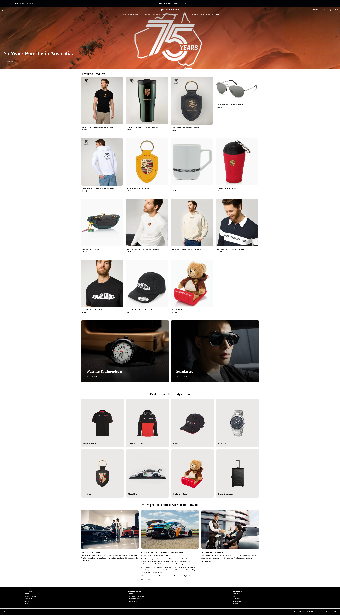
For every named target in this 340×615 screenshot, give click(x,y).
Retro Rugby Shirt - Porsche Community (230, 249)
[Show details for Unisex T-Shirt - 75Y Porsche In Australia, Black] (102, 101)
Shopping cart (237, 601)
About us (26, 601)
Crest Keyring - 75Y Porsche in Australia (185, 127)
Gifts (217, 14)
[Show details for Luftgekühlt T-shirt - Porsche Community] (102, 283)
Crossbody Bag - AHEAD (90, 249)
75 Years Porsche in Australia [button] (129, 14)
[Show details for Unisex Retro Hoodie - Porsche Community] (192, 223)
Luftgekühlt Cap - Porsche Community (140, 310)
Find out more (206, 561)
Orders (235, 596)
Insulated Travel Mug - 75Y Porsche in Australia (142, 127)
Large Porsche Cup (178, 188)
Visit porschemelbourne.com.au (24, 3)
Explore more (85, 564)
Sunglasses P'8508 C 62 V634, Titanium (230, 104)
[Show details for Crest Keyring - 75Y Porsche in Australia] (192, 101)
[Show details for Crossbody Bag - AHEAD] (102, 223)
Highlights (156, 14)
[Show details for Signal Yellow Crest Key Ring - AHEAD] (147, 162)
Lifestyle (184, 14)
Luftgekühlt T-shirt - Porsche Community (95, 310)
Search (130, 593)
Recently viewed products (136, 596)
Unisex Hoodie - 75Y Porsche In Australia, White (98, 188)
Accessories (194, 14)
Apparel (165, 14)
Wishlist (235, 603)
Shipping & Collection (30, 596)
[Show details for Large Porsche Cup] (192, 162)
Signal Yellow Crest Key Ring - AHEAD (140, 188)
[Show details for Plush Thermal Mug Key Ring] (237, 162)
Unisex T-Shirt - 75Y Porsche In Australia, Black (97, 127)
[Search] (3, 10)
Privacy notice (28, 598)
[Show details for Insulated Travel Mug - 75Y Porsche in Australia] (147, 101)
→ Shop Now (92, 376)
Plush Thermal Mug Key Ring (226, 188)
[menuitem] (156, 14)
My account (236, 593)
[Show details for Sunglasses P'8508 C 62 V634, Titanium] (237, 89)
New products (132, 601)
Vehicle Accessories (207, 14)
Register (315, 9)
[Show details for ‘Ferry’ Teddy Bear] (192, 283)
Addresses (236, 598)
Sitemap (26, 593)
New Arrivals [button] (146, 14)
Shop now (10, 61)
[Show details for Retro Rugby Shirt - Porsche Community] (237, 223)
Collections (175, 14)
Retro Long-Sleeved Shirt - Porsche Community (143, 249)
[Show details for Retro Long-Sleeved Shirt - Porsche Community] (147, 223)
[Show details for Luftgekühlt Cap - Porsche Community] (147, 283)
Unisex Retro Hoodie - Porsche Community (186, 249)
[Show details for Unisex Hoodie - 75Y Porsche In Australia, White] (102, 162)
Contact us (27, 603)
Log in (323, 9)
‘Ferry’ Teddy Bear (178, 310)
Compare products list (135, 598)
